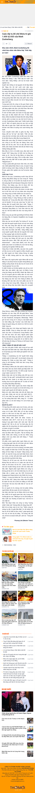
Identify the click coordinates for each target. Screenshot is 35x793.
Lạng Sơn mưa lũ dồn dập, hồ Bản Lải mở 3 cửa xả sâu (18, 638)
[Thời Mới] (17, 788)
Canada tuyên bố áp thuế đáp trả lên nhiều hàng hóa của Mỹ (18, 668)
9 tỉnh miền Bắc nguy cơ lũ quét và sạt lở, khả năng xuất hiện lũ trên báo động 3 (18, 681)
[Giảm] (3, 43)
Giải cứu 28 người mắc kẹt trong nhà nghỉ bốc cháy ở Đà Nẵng (18, 655)
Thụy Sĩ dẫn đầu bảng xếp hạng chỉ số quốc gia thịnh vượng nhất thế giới (18, 642)
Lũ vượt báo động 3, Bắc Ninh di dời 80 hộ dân (18, 651)
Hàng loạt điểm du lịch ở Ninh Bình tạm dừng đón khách (18, 646)
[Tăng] (9, 43)
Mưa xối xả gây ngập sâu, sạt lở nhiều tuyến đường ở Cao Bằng (18, 659)
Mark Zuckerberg (8, 545)
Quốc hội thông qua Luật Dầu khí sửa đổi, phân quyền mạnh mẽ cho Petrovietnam (18, 664)
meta (14, 545)
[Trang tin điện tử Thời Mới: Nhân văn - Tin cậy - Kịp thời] (10, 2)
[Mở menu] (2, 2)
